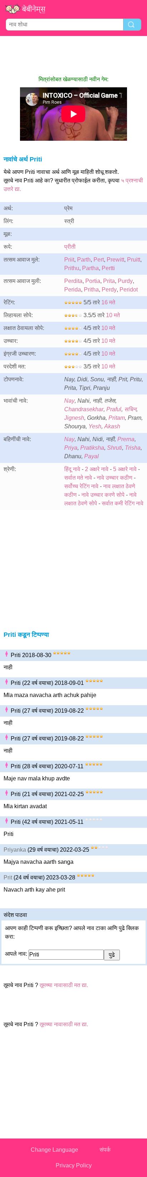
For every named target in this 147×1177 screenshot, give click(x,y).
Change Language (54, 1150)
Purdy (125, 281)
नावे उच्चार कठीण (114, 478)
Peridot (129, 289)
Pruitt (133, 260)
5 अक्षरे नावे (125, 469)
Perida (72, 289)
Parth (84, 260)
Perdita (73, 281)
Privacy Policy (74, 1165)
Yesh (94, 426)
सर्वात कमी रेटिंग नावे (122, 503)
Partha (90, 268)
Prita (109, 281)
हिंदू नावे (72, 469)
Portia (92, 281)
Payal (91, 456)
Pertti (108, 268)
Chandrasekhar (83, 409)
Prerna (126, 439)
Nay (69, 401)
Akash (112, 426)
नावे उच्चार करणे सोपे (103, 495)
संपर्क (105, 1150)
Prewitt (115, 260)
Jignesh (74, 418)
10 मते (113, 315)
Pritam (116, 418)
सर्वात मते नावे (78, 478)
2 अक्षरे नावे (96, 469)
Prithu (71, 268)
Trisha (133, 448)
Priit (69, 260)
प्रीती (70, 247)
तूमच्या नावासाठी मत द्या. (64, 985)
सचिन (130, 409)
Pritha (91, 289)
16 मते (108, 302)
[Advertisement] (73, 56)
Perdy (109, 289)
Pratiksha (92, 448)
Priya (70, 448)
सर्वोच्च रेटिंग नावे (81, 486)
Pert (98, 260)
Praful (113, 409)
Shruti (114, 448)
